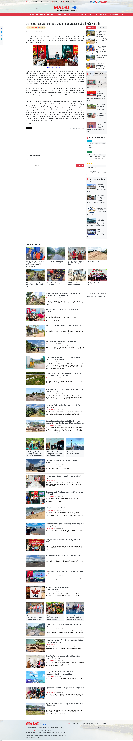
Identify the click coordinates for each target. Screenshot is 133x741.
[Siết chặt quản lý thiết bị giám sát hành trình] (35, 346)
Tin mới (102, 27)
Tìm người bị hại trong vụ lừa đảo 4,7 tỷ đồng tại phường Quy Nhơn (62, 588)
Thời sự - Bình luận (51, 14)
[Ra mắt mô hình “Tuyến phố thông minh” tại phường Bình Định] (35, 497)
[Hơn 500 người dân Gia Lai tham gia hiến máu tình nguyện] (35, 314)
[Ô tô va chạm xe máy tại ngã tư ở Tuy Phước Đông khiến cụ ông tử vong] (35, 529)
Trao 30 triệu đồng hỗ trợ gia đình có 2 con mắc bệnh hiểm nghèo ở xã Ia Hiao (34, 617)
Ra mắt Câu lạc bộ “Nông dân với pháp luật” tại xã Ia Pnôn (64, 572)
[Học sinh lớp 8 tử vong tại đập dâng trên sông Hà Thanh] (35, 465)
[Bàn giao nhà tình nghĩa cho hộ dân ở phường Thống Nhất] (35, 545)
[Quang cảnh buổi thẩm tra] (55, 55)
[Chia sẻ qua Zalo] (1, 32)
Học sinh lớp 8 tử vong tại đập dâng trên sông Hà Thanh (63, 461)
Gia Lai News (116, 14)
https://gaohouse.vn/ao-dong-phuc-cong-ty (96, 296)
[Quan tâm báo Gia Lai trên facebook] (91, 2)
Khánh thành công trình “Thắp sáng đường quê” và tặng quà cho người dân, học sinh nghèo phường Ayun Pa (96, 50)
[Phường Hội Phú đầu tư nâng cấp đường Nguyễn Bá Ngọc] (35, 629)
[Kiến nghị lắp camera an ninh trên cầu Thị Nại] (75, 444)
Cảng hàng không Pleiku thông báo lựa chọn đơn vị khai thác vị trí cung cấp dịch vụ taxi (96, 222)
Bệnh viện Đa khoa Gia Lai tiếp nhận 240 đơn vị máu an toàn (65, 689)
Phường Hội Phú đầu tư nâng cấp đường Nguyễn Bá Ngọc (63, 625)
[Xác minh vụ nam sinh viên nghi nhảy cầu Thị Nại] (35, 561)
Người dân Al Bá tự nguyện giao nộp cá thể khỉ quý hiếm (101, 116)
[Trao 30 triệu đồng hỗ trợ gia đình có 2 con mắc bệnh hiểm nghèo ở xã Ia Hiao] (35, 608)
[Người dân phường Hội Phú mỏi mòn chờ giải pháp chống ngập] (35, 410)
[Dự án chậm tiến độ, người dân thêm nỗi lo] (90, 41)
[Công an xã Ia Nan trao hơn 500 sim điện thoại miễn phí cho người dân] (55, 608)
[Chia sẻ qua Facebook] (1, 28)
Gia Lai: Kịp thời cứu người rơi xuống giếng (55, 283)
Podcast (48, 1)
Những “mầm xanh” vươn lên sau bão (96, 283)
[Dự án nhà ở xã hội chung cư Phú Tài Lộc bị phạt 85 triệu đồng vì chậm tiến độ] (35, 362)
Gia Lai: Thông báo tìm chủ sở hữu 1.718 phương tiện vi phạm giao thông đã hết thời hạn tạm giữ (96, 200)
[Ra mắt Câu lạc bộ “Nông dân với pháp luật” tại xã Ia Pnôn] (35, 576)
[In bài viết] (1, 42)
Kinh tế (59, 14)
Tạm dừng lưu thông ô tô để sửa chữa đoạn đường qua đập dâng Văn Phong (64, 390)
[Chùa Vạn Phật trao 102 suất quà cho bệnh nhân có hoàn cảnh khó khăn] (35, 661)
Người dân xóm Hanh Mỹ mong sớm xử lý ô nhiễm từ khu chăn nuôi (64, 705)
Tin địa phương (96, 74)
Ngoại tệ (89, 152)
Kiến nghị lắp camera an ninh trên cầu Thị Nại (74, 452)
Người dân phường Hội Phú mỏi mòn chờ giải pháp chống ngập (63, 406)
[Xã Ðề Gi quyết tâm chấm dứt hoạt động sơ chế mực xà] (77, 275)
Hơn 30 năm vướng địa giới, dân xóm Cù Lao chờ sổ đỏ (64, 325)
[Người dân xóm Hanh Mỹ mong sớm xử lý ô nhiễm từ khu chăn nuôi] (35, 709)
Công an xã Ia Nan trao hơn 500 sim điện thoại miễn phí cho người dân (54, 617)
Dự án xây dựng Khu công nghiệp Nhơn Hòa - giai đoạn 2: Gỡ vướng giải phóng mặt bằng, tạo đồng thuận (65, 422)
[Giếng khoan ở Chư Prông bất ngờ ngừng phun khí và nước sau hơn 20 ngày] (35, 645)
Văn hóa (90, 14)
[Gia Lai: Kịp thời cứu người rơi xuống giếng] (56, 275)
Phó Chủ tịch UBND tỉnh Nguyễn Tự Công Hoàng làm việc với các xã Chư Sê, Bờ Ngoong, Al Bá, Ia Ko (96, 96)
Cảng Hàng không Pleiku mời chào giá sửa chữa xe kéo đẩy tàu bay (96, 188)
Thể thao (105, 14)
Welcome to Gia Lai (57, 1)
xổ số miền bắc (90, 293)
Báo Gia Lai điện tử (67, 8)
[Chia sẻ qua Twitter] (1, 35)
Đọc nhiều (91, 27)
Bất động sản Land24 (98, 293)
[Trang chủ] (27, 14)
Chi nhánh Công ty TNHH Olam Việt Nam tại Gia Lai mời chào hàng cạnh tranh (96, 211)
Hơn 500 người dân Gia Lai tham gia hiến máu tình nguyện (63, 310)
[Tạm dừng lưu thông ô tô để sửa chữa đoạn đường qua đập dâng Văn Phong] (35, 394)
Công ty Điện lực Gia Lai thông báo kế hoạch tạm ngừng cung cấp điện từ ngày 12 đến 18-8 (62, 673)
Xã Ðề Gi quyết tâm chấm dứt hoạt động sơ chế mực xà (76, 283)
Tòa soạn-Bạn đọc (30, 19)
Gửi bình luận (80, 165)
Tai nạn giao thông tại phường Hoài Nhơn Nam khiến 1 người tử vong (101, 33)
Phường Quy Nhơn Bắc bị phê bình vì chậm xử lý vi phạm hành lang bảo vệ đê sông (63, 294)
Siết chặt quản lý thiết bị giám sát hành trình (61, 341)
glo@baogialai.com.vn (34, 730)
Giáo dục (65, 14)
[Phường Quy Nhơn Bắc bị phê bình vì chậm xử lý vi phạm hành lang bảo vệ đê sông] (35, 298)
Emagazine (67, 1)
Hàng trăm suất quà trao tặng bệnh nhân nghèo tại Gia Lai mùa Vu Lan (101, 66)
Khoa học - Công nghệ (80, 14)
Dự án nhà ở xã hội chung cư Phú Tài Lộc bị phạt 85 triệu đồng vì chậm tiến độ (63, 358)
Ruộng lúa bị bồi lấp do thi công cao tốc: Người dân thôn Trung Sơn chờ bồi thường (63, 374)
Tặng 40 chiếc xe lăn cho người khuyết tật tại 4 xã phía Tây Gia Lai (96, 84)
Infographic (75, 1)
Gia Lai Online (36, 723)
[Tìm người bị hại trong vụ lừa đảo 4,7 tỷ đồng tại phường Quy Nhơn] (35, 592)
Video (29, 1)
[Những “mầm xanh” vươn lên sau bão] (97, 275)
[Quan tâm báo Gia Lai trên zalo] (94, 2)
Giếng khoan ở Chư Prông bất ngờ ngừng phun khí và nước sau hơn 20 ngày (64, 641)
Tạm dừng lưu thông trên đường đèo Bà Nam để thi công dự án (101, 58)
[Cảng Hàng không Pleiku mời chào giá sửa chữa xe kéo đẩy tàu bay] (91, 186)
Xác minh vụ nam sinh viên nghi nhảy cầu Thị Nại (63, 555)
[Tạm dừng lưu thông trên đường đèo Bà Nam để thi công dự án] (90, 57)
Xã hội (100, 14)
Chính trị (42, 14)
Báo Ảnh (35, 1)
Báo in (41, 1)
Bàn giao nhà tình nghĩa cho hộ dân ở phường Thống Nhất (64, 541)
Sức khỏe (71, 14)
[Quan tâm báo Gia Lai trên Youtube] (96, 2)
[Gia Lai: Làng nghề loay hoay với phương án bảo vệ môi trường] (35, 481)
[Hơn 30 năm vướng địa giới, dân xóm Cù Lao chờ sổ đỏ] (35, 331)
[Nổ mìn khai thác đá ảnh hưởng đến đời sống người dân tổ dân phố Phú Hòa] (55, 444)
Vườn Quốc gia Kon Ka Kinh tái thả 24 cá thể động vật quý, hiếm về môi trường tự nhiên (34, 453)
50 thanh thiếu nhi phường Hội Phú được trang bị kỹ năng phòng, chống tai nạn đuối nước (74, 617)
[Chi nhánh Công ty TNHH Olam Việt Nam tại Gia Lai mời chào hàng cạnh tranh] (91, 210)
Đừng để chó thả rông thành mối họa (58, 508)
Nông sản (90, 140)
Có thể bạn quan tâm (37, 245)
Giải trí (95, 14)
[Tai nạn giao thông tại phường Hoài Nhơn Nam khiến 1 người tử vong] (90, 33)
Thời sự (32, 14)
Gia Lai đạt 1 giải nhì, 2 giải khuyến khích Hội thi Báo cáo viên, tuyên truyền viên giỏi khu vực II (96, 127)
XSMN (104, 293)
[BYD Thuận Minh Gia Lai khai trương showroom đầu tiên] (91, 232)
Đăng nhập (103, 1)
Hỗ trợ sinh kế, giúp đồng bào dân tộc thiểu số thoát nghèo (101, 107)
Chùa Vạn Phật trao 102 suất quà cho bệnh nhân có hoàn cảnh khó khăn (63, 657)
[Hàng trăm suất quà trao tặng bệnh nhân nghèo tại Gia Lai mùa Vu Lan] (90, 65)
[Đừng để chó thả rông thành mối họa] (35, 513)
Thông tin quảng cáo (96, 180)
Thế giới (37, 14)
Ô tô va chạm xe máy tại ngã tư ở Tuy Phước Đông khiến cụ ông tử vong (65, 525)
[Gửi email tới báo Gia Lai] (99, 2)
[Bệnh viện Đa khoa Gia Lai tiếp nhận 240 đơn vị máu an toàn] (35, 693)
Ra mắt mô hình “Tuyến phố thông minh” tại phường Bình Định (64, 493)
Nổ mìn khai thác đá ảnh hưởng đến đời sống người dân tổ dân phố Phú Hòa (54, 453)
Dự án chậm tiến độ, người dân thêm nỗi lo (101, 40)
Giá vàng (89, 163)
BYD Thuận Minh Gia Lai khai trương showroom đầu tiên (96, 233)
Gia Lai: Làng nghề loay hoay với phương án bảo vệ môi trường (65, 477)
